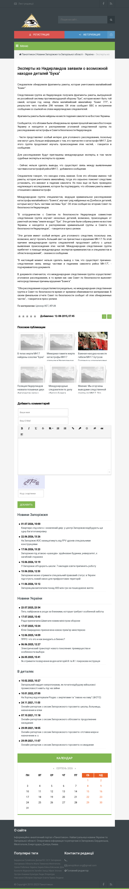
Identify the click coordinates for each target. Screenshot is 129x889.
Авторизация (91, 34)
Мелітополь (54, 864)
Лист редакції (26, 3)
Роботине (24, 867)
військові (54, 867)
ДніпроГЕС (40, 860)
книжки (25, 874)
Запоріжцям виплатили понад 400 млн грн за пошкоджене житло (57, 588)
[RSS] (111, 3)
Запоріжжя (56, 860)
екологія (18, 871)
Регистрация (41, 34)
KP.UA (53, 306)
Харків (41, 867)
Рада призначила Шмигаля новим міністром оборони (50, 620)
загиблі (38, 871)
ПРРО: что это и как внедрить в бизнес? (43, 639)
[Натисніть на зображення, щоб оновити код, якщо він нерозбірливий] (31, 482)
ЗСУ (48, 860)
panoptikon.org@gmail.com (82, 865)
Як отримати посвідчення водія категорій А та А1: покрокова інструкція (60, 661)
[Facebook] (103, 3)
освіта (45, 878)
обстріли (28, 878)
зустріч (17, 874)
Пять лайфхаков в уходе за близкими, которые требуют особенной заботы (62, 611)
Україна (33, 867)
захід (45, 871)
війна (47, 867)
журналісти (28, 871)
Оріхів (17, 867)
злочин (58, 871)
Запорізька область (23, 864)
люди (41, 874)
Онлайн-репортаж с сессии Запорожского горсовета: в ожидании (57, 744)
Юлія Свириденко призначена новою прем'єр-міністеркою (53, 630)
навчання (19, 878)
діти (62, 867)
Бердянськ (19, 860)
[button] (22, 428)
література (50, 874)
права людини (56, 878)
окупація (37, 878)
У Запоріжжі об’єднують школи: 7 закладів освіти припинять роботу (58, 566)
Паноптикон (46, 884)
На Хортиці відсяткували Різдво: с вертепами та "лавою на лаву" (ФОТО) (61, 697)
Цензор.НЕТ (42, 306)
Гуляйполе (30, 860)
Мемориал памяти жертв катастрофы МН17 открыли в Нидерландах (61, 357)
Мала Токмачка (41, 864)
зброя (51, 871)
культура (34, 874)
